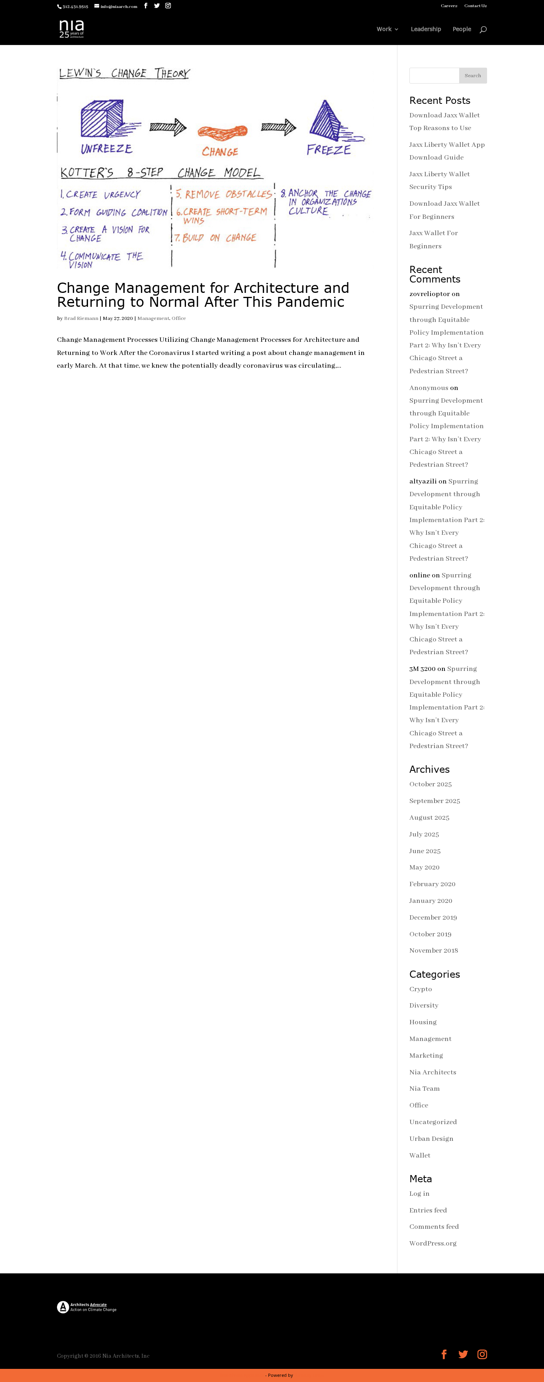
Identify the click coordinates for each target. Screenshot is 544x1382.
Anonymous (428, 388)
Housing (423, 1022)
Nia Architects (432, 1072)
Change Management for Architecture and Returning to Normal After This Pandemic (203, 294)
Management (153, 318)
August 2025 (429, 817)
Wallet (420, 1155)
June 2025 (424, 851)
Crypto (420, 989)
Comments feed (434, 1226)
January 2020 (430, 901)
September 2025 (434, 801)
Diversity (423, 1005)
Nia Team (424, 1088)
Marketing (426, 1055)
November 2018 (433, 950)
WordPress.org (433, 1243)
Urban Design (431, 1138)
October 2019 (430, 934)
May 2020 (424, 867)
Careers (449, 6)
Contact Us (475, 6)
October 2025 (430, 784)
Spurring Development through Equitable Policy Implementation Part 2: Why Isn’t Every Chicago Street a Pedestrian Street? (447, 520)
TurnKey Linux (309, 1375)
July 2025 (424, 834)
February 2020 (432, 884)
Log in (419, 1193)
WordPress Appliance (242, 1375)
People (462, 29)
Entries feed (428, 1210)
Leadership (426, 29)
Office (179, 318)
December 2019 (433, 917)
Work (384, 29)
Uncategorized (433, 1122)
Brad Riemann (81, 318)
